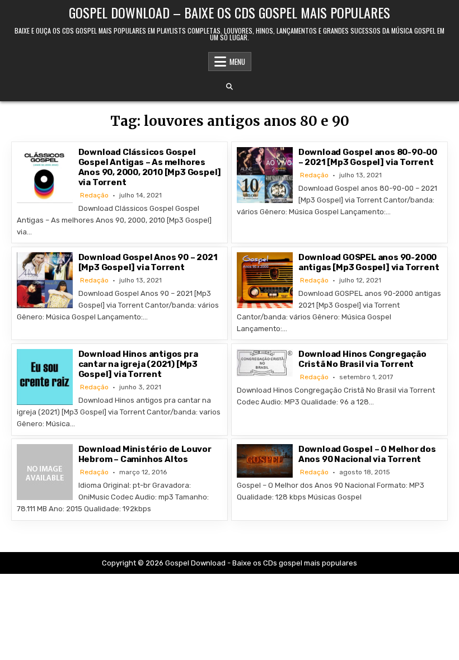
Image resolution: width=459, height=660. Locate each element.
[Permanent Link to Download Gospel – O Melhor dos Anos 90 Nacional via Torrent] (265, 460)
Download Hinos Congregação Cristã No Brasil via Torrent (362, 359)
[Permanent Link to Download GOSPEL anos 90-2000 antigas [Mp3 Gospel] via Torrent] (265, 280)
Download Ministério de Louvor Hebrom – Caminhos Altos (145, 454)
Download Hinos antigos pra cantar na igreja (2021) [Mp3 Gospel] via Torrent (138, 364)
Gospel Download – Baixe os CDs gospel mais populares (229, 12)
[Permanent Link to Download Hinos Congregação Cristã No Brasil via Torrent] (265, 362)
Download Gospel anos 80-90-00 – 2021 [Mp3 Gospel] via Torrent (367, 157)
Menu (237, 61)
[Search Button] (229, 86)
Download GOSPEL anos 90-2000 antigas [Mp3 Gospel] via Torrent (368, 262)
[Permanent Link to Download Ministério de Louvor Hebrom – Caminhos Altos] (45, 472)
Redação (94, 195)
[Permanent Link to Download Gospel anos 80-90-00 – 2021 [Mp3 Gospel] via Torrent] (265, 175)
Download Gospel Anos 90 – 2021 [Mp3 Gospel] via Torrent (148, 262)
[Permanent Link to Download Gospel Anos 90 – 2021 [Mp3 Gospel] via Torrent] (45, 280)
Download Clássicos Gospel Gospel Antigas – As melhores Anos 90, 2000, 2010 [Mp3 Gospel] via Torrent (150, 167)
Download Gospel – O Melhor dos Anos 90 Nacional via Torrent (367, 454)
